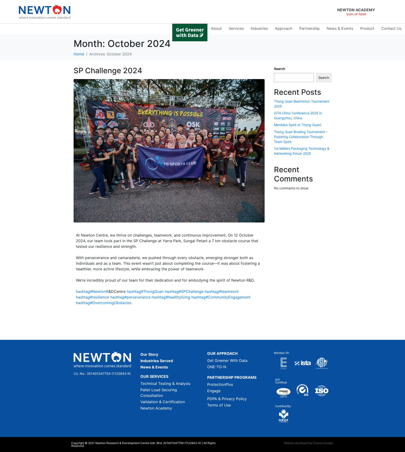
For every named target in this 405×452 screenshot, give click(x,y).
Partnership (309, 28)
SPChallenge (184, 291)
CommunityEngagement (221, 297)
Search (279, 69)
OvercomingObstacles (103, 302)
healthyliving (171, 297)
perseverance (130, 297)
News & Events (340, 28)
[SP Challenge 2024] (169, 150)
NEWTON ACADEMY (356, 10)
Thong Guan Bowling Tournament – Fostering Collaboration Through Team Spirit (300, 137)
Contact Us (391, 28)
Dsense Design (323, 443)
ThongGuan (145, 291)
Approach (283, 28)
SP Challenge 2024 (108, 70)
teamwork (222, 291)
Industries (259, 28)
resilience (92, 297)
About (216, 28)
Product (367, 28)
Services (236, 28)
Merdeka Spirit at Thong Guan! (297, 125)
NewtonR (92, 291)
